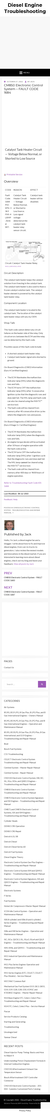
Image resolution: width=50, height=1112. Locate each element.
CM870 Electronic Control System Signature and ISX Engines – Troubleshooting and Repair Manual (24, 801)
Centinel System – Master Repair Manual (22, 767)
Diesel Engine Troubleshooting (33, 1100)
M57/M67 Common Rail (14, 981)
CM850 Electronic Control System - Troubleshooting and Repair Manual (22, 510)
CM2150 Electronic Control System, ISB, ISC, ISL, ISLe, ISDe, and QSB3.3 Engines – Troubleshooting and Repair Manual (24, 781)
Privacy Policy (25, 1110)
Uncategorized (10, 1032)
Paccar (7, 1011)
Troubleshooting (11, 1027)
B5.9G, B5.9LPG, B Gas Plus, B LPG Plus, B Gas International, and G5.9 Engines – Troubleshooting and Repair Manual (24, 735)
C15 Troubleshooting (13, 754)
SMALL (7, 266)
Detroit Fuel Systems (13, 852)
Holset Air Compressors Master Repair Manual (24, 906)
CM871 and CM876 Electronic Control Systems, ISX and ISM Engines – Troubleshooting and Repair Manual (21, 812)
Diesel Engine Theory (13, 857)
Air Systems (9, 707)
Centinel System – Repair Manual (18, 773)
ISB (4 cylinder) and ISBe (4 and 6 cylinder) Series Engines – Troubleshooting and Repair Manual (24, 922)
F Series (7, 895)
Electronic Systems (12, 890)
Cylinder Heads (10, 821)
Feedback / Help (10, 499)
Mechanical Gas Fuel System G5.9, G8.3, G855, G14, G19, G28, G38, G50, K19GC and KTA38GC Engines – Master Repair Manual (24, 989)
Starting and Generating (14, 1022)
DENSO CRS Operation (14, 826)
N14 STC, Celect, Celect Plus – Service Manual (24, 1006)
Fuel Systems (10, 901)
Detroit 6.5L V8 (11, 836)
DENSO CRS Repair (12, 831)
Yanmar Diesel (10, 1037)
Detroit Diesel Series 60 (15, 847)
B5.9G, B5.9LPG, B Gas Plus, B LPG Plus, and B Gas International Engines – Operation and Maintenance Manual (24, 724)
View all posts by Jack (24, 564)
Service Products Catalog (15, 1016)
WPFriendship (23, 1103)
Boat (6, 744)
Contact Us (9, 667)
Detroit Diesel (10, 841)
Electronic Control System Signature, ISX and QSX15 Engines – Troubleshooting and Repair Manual (24, 882)
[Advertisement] (25, 42)
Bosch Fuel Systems (12, 749)
